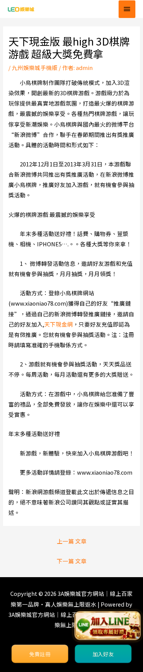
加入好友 (103, 654)
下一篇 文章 (72, 561)
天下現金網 (58, 324)
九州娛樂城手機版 (35, 67)
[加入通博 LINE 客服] (107, 626)
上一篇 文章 (72, 541)
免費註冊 (40, 654)
